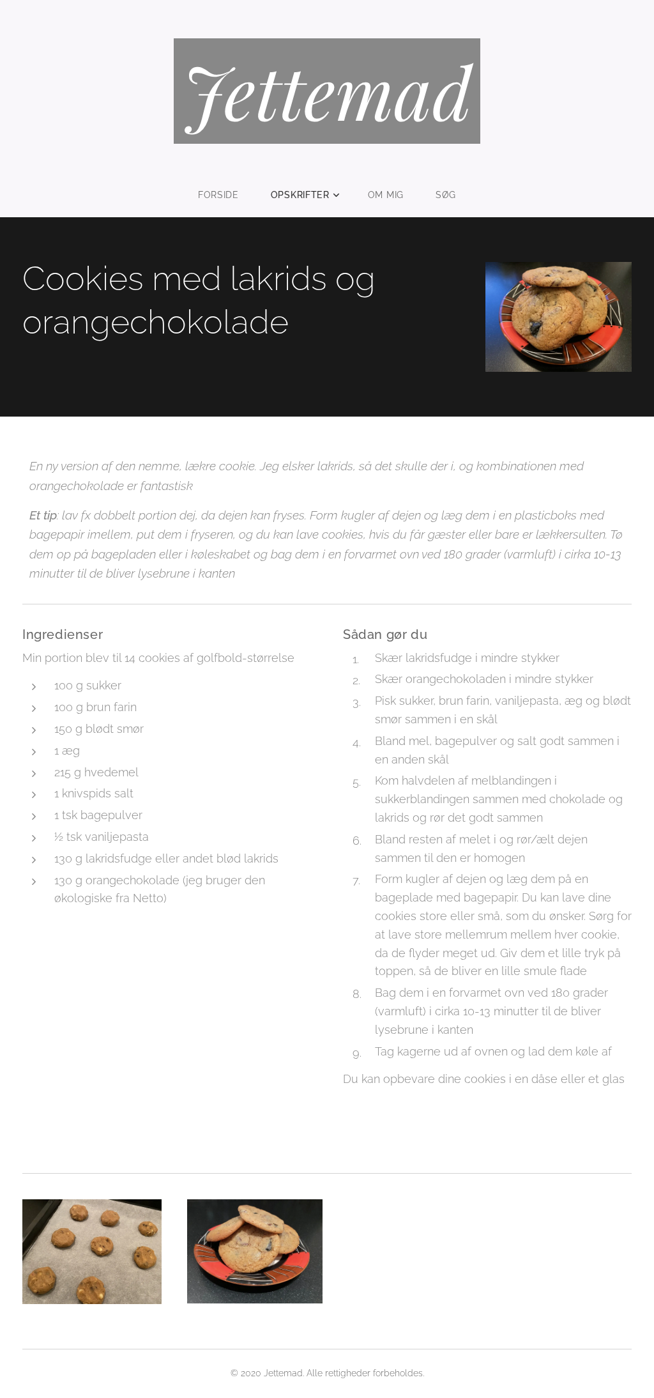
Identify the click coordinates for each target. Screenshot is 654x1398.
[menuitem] (226, 195)
